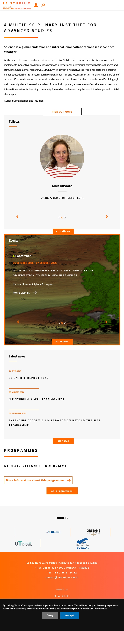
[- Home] (17, 5)
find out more (62, 111)
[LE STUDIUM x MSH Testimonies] (37, 399)
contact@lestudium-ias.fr (62, 577)
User (36, 5)
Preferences (101, 608)
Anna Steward (62, 186)
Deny (50, 615)
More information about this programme (35, 480)
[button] (17, 218)
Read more (88, 608)
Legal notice (62, 595)
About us (62, 589)
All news (63, 441)
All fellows (63, 231)
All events (62, 341)
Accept (69, 615)
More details (21, 292)
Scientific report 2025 (29, 378)
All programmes (62, 491)
